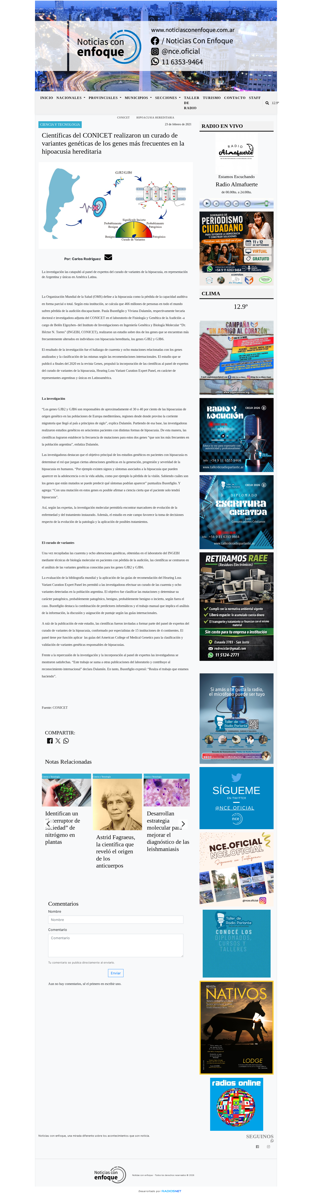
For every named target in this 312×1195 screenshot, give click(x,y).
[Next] (183, 824)
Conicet (123, 117)
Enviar (116, 973)
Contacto (235, 98)
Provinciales (104, 98)
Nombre (54, 911)
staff (255, 98)
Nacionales (69, 98)
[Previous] (48, 824)
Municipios (137, 98)
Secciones (166, 98)
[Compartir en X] (58, 742)
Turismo (212, 98)
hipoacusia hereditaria (155, 117)
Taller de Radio (192, 103)
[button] (267, 103)
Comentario (57, 930)
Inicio (46, 98)
